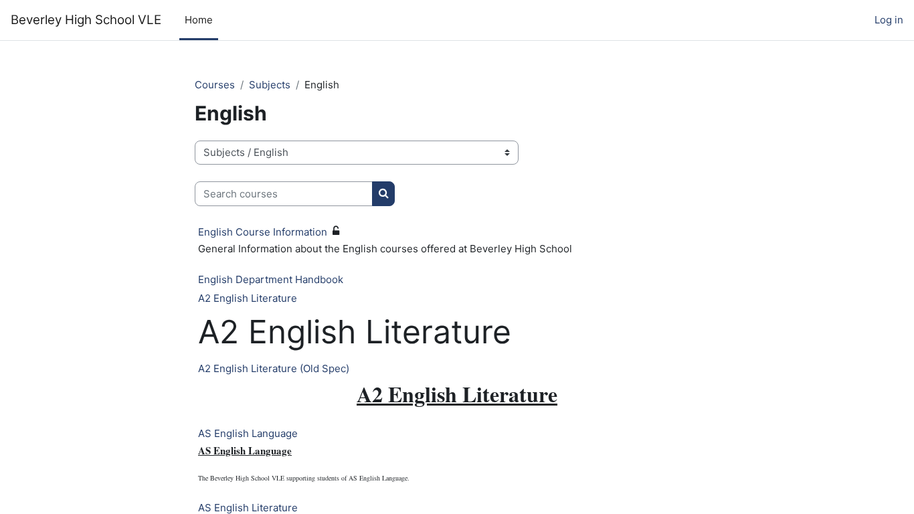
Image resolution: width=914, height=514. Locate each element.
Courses (215, 84)
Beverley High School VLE (86, 19)
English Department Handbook (270, 279)
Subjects (269, 84)
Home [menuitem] (199, 19)
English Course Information (262, 232)
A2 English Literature (247, 298)
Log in (889, 19)
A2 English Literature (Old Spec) (273, 368)
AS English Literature (248, 507)
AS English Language (248, 433)
